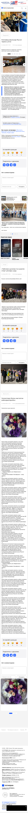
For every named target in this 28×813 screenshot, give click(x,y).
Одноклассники (20, 131)
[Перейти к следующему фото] (24, 64)
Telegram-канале (15, 117)
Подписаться (16, 809)
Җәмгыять (6, 397)
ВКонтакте (19, 130)
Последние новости (13, 733)
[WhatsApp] (14, 164)
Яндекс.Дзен (10, 132)
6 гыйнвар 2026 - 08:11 (5, 277)
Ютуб (13, 131)
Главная (3, 733)
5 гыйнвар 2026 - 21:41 (5, 406)
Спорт (5, 268)
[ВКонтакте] (4, 164)
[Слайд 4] (15, 237)
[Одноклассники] (7, 164)
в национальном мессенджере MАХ (12, 123)
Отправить (21, 186)
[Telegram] (11, 164)
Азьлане (22, 733)
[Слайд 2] (12, 237)
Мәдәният (6, 35)
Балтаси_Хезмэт (16, 136)
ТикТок (10, 131)
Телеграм (4, 132)
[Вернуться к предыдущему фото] (3, 64)
